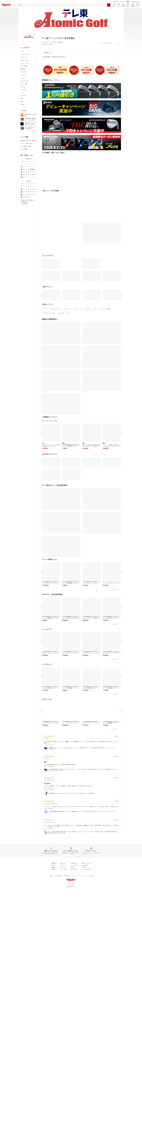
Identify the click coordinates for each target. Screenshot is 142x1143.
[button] (136, 6)
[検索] (108, 9)
